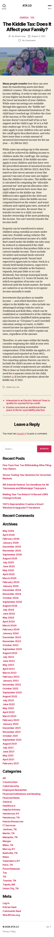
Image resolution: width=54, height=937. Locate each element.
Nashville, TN (10, 853)
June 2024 (9, 613)
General (24, 17)
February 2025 (11, 582)
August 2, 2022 (38, 36)
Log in (6, 903)
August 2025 (10, 558)
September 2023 (12, 649)
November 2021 (12, 732)
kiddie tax (10, 387)
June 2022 (9, 704)
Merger (7, 841)
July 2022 (8, 700)
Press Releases (11, 868)
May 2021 (8, 755)
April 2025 (9, 574)
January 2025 (11, 586)
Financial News (11, 797)
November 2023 (12, 641)
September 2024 (12, 601)
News (6, 857)
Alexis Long (20, 36)
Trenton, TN (9, 880)
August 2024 (10, 605)
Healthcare (9, 805)
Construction (10, 782)
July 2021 (8, 747)
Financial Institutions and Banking (21, 794)
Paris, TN (8, 864)
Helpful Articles (11, 809)
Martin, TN (8, 833)
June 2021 (8, 751)
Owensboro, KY (11, 860)
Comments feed (12, 911)
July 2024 (8, 609)
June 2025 (9, 566)
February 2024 (11, 629)
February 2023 (11, 676)
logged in (21, 433)
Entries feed (9, 907)
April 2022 (8, 712)
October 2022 (10, 688)
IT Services (9, 825)
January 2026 (11, 542)
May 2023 (8, 665)
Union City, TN (10, 888)
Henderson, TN (11, 817)
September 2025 (12, 554)
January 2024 (11, 633)
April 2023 (9, 668)
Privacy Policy (9, 931)
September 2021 (12, 739)
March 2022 (9, 716)
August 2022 (10, 696)
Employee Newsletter (15, 790)
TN (4, 876)
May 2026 (8, 531)
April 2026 (9, 534)
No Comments (28, 40)
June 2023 (9, 661)
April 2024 (9, 621)
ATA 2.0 (27, 5)
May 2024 (8, 617)
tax (17, 387)
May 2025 (8, 570)
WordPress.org (11, 915)
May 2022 (8, 708)
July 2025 (8, 562)
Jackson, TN (10, 829)
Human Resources (13, 821)
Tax (32, 17)
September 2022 (12, 692)
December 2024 (12, 590)
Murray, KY (9, 849)
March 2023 (9, 672)
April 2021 (8, 759)
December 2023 (12, 637)
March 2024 (9, 625)
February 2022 (11, 720)
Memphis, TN (10, 837)
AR (4, 778)
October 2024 (10, 598)
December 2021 (12, 728)
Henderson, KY (11, 813)
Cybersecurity (11, 786)
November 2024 (12, 594)
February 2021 (11, 763)
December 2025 (12, 546)
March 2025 (9, 578)
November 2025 (12, 550)
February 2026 (11, 538)
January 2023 (11, 680)
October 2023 (10, 645)
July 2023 (8, 657)
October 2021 (10, 735)
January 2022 (10, 724)
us (13, 376)
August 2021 (10, 743)
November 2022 (12, 684)
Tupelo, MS (9, 884)
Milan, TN (8, 845)
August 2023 (10, 653)
